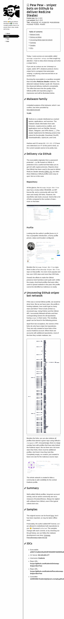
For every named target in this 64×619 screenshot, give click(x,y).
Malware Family (35, 34)
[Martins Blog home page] (12, 19)
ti (40, 22)
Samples (32, 45)
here (52, 515)
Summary (33, 42)
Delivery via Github (35, 37)
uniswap (30, 24)
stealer (43, 24)
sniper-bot (46, 22)
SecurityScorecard (33, 110)
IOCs (31, 48)
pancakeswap (55, 22)
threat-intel (35, 22)
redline (37, 24)
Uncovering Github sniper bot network (41, 40)
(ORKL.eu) (48, 171)
